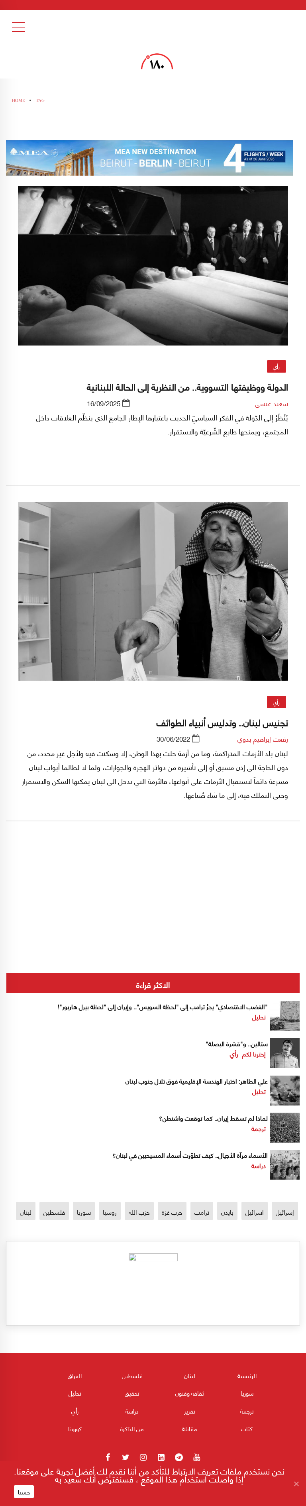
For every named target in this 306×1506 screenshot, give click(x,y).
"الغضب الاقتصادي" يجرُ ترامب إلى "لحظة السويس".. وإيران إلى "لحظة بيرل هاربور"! (163, 1006)
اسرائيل (254, 1211)
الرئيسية (247, 1375)
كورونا (75, 1428)
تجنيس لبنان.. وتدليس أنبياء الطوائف (222, 721)
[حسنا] (296, 1484)
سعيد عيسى (271, 403)
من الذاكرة (132, 1428)
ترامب (201, 1211)
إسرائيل (285, 1211)
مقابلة (189, 1428)
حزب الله (139, 1211)
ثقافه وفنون (189, 1392)
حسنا (24, 1491)
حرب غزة (172, 1211)
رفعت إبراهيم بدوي (262, 738)
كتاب (247, 1428)
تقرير (189, 1410)
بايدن (227, 1211)
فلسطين (54, 1211)
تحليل (259, 1016)
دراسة (258, 1165)
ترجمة (258, 1128)
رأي (276, 366)
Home (18, 100)
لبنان (25, 1211)
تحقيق (132, 1392)
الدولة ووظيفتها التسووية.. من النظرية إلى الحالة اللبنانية (187, 386)
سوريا (84, 1211)
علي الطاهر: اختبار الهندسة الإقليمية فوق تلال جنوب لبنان (197, 1080)
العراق (75, 1375)
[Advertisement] (153, 924)
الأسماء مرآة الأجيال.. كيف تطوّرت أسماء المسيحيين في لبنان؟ (190, 1154)
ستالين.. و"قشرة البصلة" (237, 1043)
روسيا (110, 1211)
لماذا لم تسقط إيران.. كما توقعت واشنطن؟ (213, 1117)
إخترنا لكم (254, 1053)
